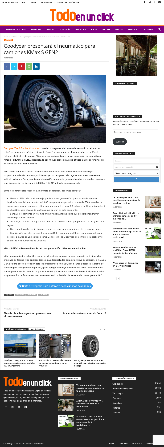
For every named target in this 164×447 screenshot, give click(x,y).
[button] (159, 29)
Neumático (43, 295)
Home (33, 2)
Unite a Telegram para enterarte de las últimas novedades (56, 286)
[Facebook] (145, 2)
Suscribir (120, 142)
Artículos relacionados (16, 329)
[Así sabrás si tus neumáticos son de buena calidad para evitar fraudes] (55, 346)
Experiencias (60, 2)
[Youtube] (159, 2)
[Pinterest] (21, 66)
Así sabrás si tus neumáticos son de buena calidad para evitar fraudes (55, 363)
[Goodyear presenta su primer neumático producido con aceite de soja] (90, 346)
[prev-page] (100, 329)
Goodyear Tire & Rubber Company (21, 148)
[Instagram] (150, 2)
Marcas (50, 29)
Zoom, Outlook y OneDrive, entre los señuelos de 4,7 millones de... (126, 215)
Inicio (6, 37)
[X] (154, 2)
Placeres (119, 29)
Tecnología (64, 29)
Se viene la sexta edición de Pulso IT (84, 313)
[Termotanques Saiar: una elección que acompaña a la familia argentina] (153, 202)
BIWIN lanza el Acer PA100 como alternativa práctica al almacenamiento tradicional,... (127, 233)
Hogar (93, 29)
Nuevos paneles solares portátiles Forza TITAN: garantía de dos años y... (125, 250)
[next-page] (104, 329)
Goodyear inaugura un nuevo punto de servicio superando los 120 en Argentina (19, 363)
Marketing (36, 29)
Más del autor (37, 329)
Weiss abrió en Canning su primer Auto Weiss (125, 264)
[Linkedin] (36, 66)
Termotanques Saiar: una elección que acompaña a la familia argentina (126, 200)
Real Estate (80, 29)
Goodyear (20, 295)
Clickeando (147, 29)
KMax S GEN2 (31, 295)
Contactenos (45, 2)
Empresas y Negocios (16, 29)
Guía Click (74, 2)
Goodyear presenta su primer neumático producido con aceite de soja (90, 363)
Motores (106, 29)
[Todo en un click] (82, 15)
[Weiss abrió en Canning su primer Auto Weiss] (153, 267)
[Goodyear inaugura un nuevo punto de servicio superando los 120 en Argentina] (20, 346)
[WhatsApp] (29, 66)
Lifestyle (132, 29)
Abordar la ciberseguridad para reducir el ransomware (27, 314)
